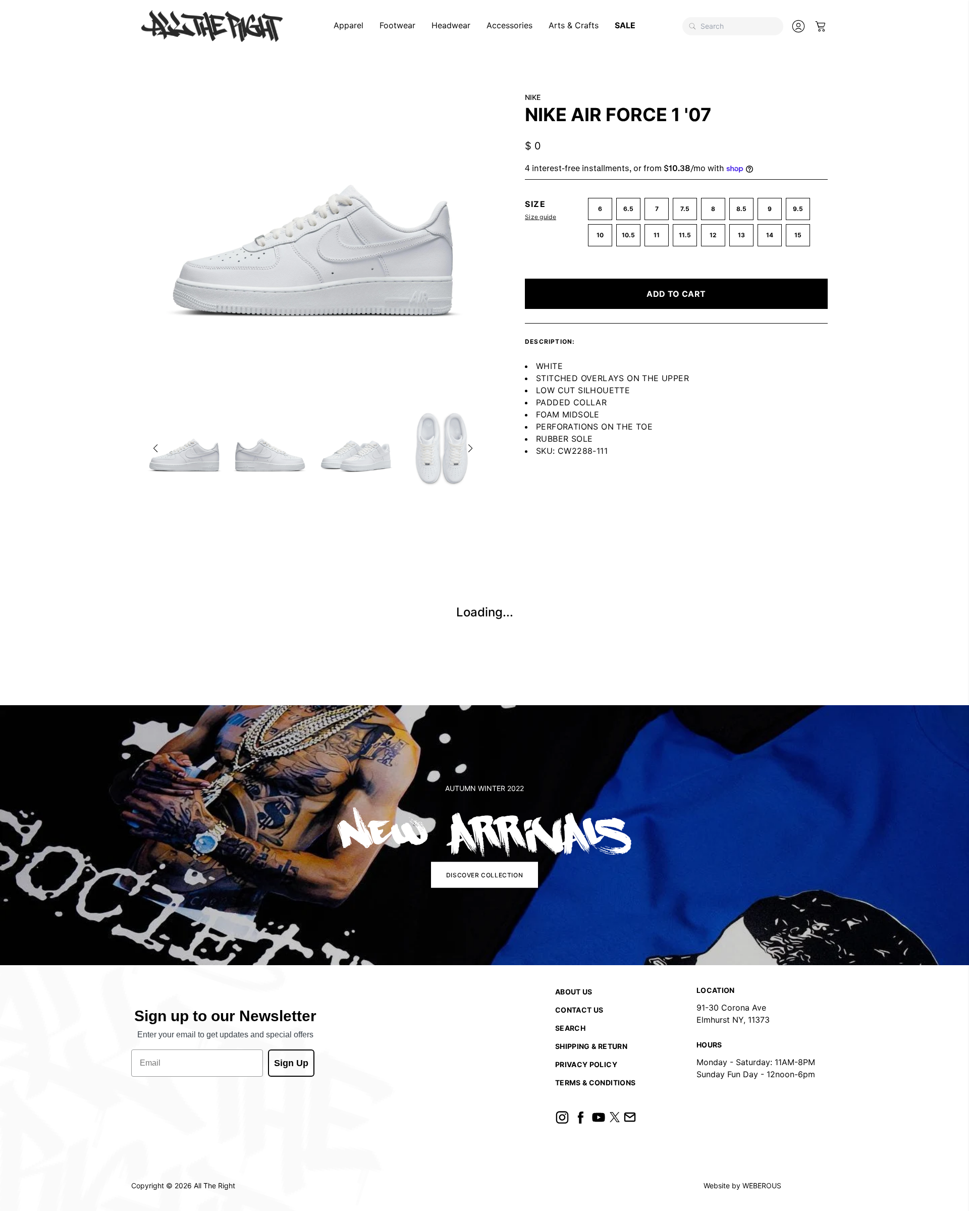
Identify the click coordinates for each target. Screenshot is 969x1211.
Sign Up (291, 1063)
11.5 (685, 235)
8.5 (741, 209)
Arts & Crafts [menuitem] (574, 25)
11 (657, 235)
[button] (155, 448)
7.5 (684, 209)
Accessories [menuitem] (509, 25)
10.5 (628, 235)
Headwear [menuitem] (451, 25)
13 (741, 235)
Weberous (761, 1185)
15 (797, 235)
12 (713, 235)
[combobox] (732, 26)
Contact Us (579, 1010)
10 (600, 235)
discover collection (484, 874)
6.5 (628, 209)
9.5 (798, 209)
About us (574, 991)
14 (769, 235)
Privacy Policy (586, 1064)
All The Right (214, 1185)
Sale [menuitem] (625, 25)
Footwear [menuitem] (397, 25)
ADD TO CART (676, 294)
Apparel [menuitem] (348, 25)
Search (570, 1028)
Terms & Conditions (595, 1082)
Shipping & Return (591, 1046)
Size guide (540, 217)
